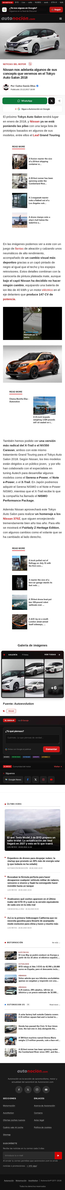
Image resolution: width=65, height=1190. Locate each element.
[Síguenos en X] (35, 779)
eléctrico (47, 289)
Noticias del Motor (14, 64)
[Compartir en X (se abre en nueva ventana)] (51, 101)
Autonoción (9, 1180)
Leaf (36, 135)
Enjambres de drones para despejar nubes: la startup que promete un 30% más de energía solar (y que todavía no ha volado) (33, 861)
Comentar (51, 749)
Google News (14, 779)
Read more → (55, 1005)
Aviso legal (39, 1120)
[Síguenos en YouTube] (51, 779)
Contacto (38, 1113)
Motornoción (9, 1105)
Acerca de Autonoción (44, 1105)
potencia (9, 299)
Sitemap (7, 1134)
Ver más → (56, 942)
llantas (19, 248)
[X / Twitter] (28, 1089)
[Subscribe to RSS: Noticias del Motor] (30, 63)
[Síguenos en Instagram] (43, 779)
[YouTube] (46, 1089)
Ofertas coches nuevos (14, 1120)
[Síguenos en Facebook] (27, 779)
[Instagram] (37, 1089)
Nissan (35, 121)
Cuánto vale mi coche (13, 1127)
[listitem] (13, 678)
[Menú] (61, 18)
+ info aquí (32, 1166)
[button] (52, 655)
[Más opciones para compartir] (59, 101)
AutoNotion (8, 1113)
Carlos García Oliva (25, 86)
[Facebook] (19, 1089)
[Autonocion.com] (18, 18)
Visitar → (58, 766)
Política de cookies (43, 1127)
